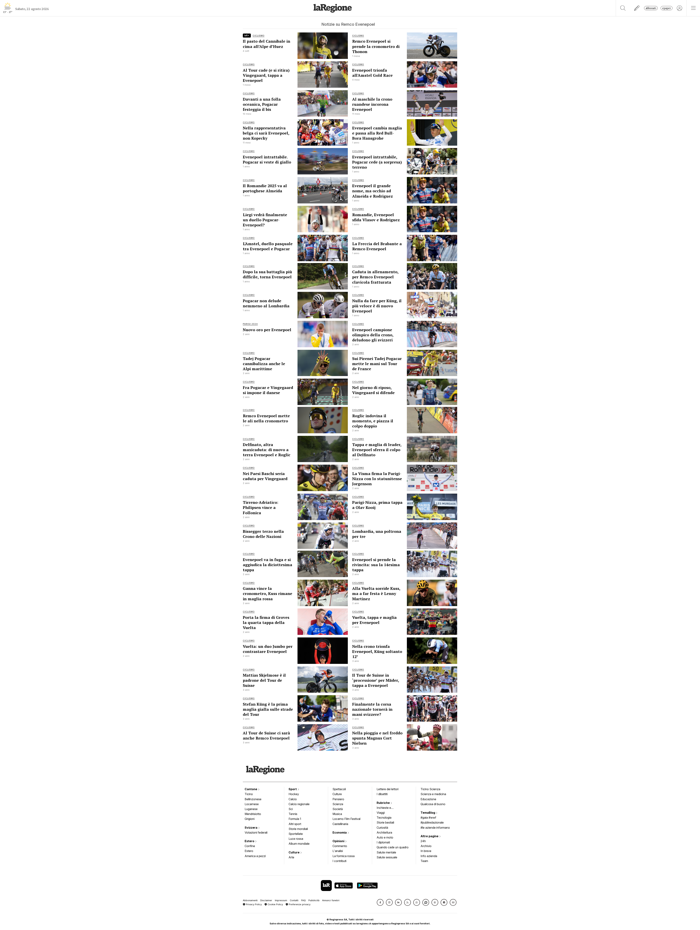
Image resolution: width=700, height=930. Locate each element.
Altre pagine (430, 836)
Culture (294, 852)
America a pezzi (255, 856)
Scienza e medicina (433, 794)
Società (337, 809)
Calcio (293, 799)
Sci (291, 809)
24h (423, 841)
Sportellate (296, 834)
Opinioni (338, 841)
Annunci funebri (330, 900)
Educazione (428, 799)
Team (424, 861)
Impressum (281, 900)
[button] (380, 902)
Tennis (293, 814)
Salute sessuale (387, 857)
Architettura (384, 832)
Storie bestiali (385, 822)
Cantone (251, 789)
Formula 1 (295, 819)
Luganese (251, 809)
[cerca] (623, 8)
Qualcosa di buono (433, 804)
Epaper (666, 8)
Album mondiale (299, 843)
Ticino (249, 794)
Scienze (337, 804)
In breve (426, 851)
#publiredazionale (432, 822)
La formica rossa (343, 856)
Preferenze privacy (299, 904)
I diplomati (383, 842)
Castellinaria (340, 824)
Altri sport (295, 824)
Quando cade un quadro (393, 847)
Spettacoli (339, 789)
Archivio (426, 846)
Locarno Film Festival (346, 819)
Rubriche (383, 803)
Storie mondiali (298, 829)
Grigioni (249, 819)
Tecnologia (384, 817)
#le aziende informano (435, 827)
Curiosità (382, 827)
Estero (250, 841)
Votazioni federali (256, 832)
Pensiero (338, 799)
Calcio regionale (299, 804)
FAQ (303, 900)
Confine (250, 846)
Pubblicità (313, 900)
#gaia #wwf (428, 817)
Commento (339, 846)
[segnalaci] (637, 8)
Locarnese (252, 804)
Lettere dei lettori (387, 789)
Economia (339, 832)
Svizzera (251, 827)
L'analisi (337, 851)
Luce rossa (296, 838)
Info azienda (429, 856)
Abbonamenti (250, 900)
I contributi (339, 861)
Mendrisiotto (253, 814)
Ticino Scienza (430, 789)
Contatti (294, 900)
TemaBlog (428, 812)
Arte (291, 857)
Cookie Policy (275, 904)
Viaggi (381, 812)
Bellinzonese (253, 799)
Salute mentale (386, 852)
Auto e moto (385, 837)
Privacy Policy (253, 904)
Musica (337, 814)
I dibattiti (382, 794)
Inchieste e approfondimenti (387, 808)
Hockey (294, 794)
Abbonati (651, 8)
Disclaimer (266, 900)
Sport (293, 789)
